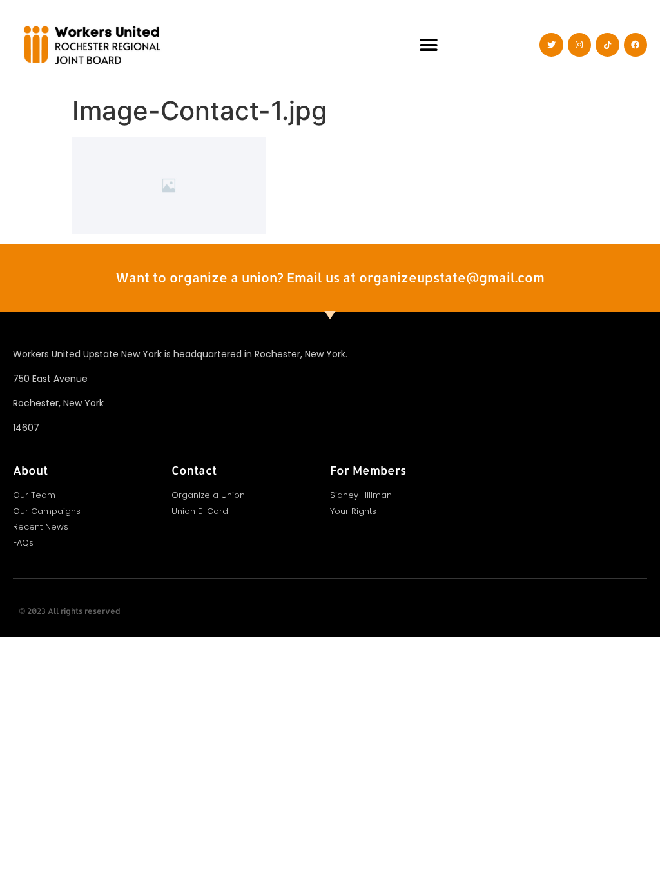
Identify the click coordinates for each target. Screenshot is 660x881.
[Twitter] (551, 44)
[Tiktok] (607, 44)
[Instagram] (579, 44)
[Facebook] (635, 44)
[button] (428, 44)
